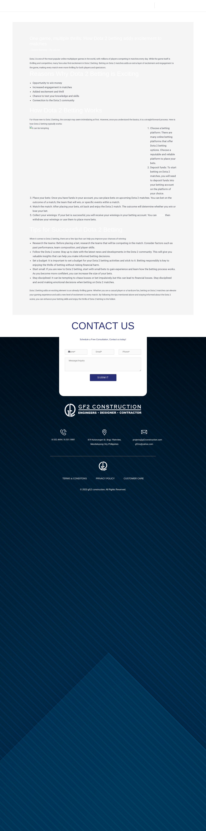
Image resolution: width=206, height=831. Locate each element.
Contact (148, 5)
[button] (134, 5)
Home (96, 5)
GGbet (161, 215)
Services (118, 5)
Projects (132, 5)
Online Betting (39, 49)
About (107, 5)
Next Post (186, 323)
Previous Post (22, 323)
